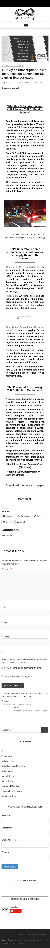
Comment (7, 568)
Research (38, 83)
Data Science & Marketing (13, 765)
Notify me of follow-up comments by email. (23, 667)
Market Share (8, 775)
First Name (7, 815)
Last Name (7, 827)
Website (5, 636)
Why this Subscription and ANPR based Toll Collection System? (25, 109)
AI (2, 750)
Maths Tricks (7, 780)
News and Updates (10, 785)
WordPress (44, 940)
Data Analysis (8, 760)
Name (5, 607)
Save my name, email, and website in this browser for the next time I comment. (24, 660)
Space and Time (9, 795)
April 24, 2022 (8, 83)
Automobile (7, 755)
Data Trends (7, 770)
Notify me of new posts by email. (18, 676)
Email (5, 622)
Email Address (9, 839)
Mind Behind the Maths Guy (37, 934)
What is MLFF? (14, 367)
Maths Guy (7, 940)
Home (21, 934)
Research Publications (13, 65)
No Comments (23, 83)
